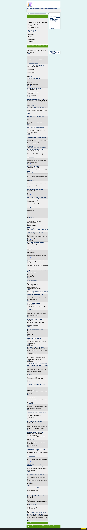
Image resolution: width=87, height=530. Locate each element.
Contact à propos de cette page (51, 525)
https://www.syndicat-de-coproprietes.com (33, 63)
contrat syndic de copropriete (31, 485)
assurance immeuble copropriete (32, 292)
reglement (29, 8)
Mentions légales (31, 525)
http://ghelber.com (31, 327)
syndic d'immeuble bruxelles (33, 147)
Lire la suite (28, 53)
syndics (42, 8)
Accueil (28, 525)
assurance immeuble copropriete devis (43, 291)
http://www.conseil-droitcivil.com (32, 504)
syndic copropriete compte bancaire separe (41, 485)
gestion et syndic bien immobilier (35, 230)
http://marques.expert (31, 374)
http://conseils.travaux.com (31, 309)
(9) (54, 26)
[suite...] (30, 28)
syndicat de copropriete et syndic (35, 78)
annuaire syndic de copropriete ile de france (40, 512)
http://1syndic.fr (30, 249)
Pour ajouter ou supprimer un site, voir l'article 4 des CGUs (34, 526)
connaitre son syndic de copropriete (34, 280)
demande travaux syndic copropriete (35, 362)
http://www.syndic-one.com (31, 439)
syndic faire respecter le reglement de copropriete (39, 384)
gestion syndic (36, 8)
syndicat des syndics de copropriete (35, 198)
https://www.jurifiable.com (31, 172)
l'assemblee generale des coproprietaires (36, 106)
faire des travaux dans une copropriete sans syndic (40, 363)
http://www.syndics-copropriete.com (32, 105)
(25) (53, 28)
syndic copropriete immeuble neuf (39, 292)
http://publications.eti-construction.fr (32, 520)
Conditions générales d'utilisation (38, 525)
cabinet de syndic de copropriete (36, 197)
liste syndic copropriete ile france (34, 512)
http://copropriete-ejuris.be (31, 207)
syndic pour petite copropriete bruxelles (39, 147)
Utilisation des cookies (44, 525)
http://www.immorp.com (31, 146)
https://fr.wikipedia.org (31, 403)
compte (54, 8)
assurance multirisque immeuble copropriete (35, 291)
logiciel (48, 8)
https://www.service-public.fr (32, 456)
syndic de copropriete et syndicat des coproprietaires (36, 77)
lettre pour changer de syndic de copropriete (37, 464)
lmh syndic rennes (28, 280)
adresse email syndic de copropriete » (32, 30)
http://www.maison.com (31, 157)
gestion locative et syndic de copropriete (36, 229)
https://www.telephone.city (31, 76)
